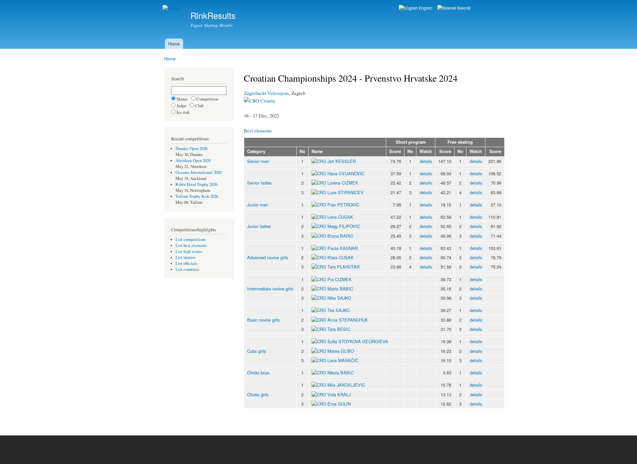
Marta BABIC (340, 288)
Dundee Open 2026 (191, 148)
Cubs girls (256, 351)
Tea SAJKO (338, 310)
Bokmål (463, 8)
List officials (186, 263)
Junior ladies (259, 226)
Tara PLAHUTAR (343, 267)
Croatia (267, 100)
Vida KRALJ (339, 394)
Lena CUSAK (340, 217)
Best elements (258, 130)
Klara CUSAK (340, 257)
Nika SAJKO (339, 298)
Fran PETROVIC (343, 204)
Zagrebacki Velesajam (266, 93)
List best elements (191, 245)
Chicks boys (258, 372)
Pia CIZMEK (339, 279)
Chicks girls (257, 394)
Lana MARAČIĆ (342, 360)
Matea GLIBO (340, 351)
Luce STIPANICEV (345, 192)
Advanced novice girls (267, 257)
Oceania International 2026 (199, 172)
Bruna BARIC (340, 236)
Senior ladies (259, 183)
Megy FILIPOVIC (343, 226)
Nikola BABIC (340, 372)
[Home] (172, 8)
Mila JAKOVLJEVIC (346, 385)
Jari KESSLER (341, 161)
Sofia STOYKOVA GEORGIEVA (357, 341)
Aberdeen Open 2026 (193, 160)
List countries (187, 269)
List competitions (191, 239)
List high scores (189, 251)
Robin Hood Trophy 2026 (196, 184)
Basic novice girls (263, 320)
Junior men (257, 204)
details (426, 161)
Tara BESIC (338, 329)
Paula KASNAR (342, 248)
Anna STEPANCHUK (347, 320)
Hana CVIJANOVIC (345, 173)
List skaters (185, 257)
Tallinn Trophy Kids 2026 (197, 196)
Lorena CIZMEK (342, 183)
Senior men (258, 161)
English (425, 8)
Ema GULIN (339, 404)
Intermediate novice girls (270, 288)
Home (173, 43)
